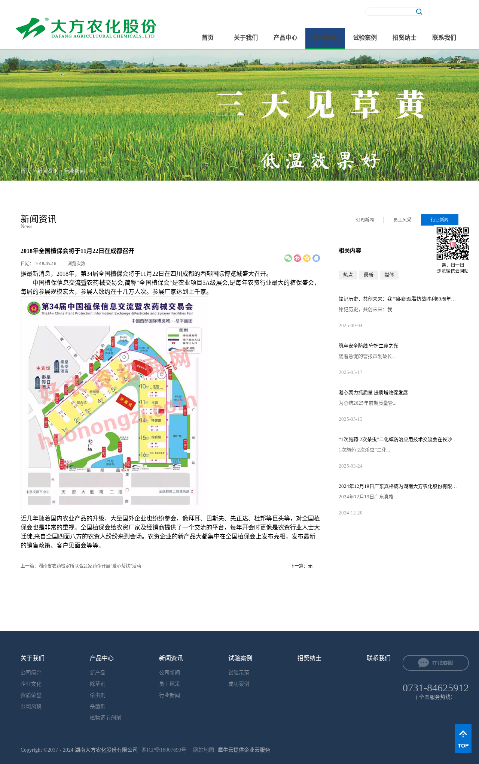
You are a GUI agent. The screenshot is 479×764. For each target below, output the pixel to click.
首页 (208, 37)
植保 (116, 274)
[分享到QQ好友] (316, 258)
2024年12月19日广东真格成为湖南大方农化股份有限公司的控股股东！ (398, 486)
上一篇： (81, 566)
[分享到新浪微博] (297, 258)
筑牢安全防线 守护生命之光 (368, 345)
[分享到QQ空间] (307, 258)
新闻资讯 (47, 171)
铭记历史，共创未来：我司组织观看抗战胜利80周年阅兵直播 (398, 298)
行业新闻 (74, 171)
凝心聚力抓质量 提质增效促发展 (373, 392)
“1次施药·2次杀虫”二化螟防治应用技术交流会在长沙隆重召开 (398, 439)
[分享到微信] (288, 258)
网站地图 (202, 750)
